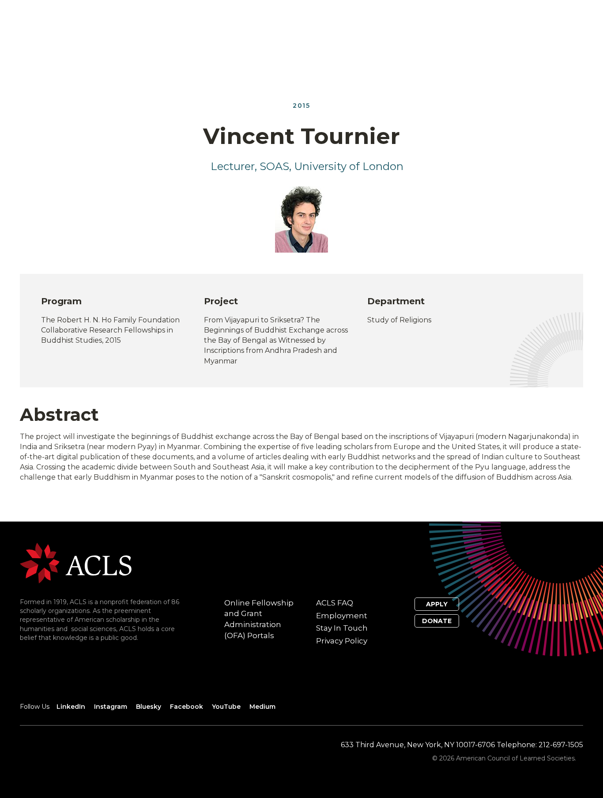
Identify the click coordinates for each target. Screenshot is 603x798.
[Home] (76, 562)
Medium (262, 707)
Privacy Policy (341, 640)
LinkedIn (71, 707)
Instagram (110, 707)
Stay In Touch (342, 628)
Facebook (186, 707)
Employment (341, 615)
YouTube (226, 707)
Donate (437, 621)
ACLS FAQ (334, 602)
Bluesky (148, 707)
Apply (437, 604)
